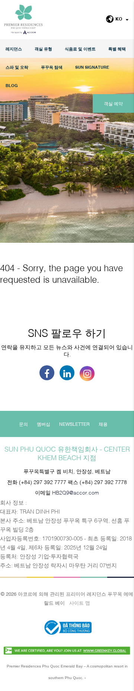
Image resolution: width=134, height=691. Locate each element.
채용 (103, 424)
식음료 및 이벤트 (80, 49)
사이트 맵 (79, 602)
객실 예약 (113, 103)
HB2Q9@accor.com (75, 492)
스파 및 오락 (17, 67)
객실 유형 (43, 49)
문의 (23, 424)
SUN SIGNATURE (92, 67)
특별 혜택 (117, 49)
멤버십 (43, 424)
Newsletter (74, 424)
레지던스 (14, 49)
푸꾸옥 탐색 (52, 67)
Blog (12, 85)
